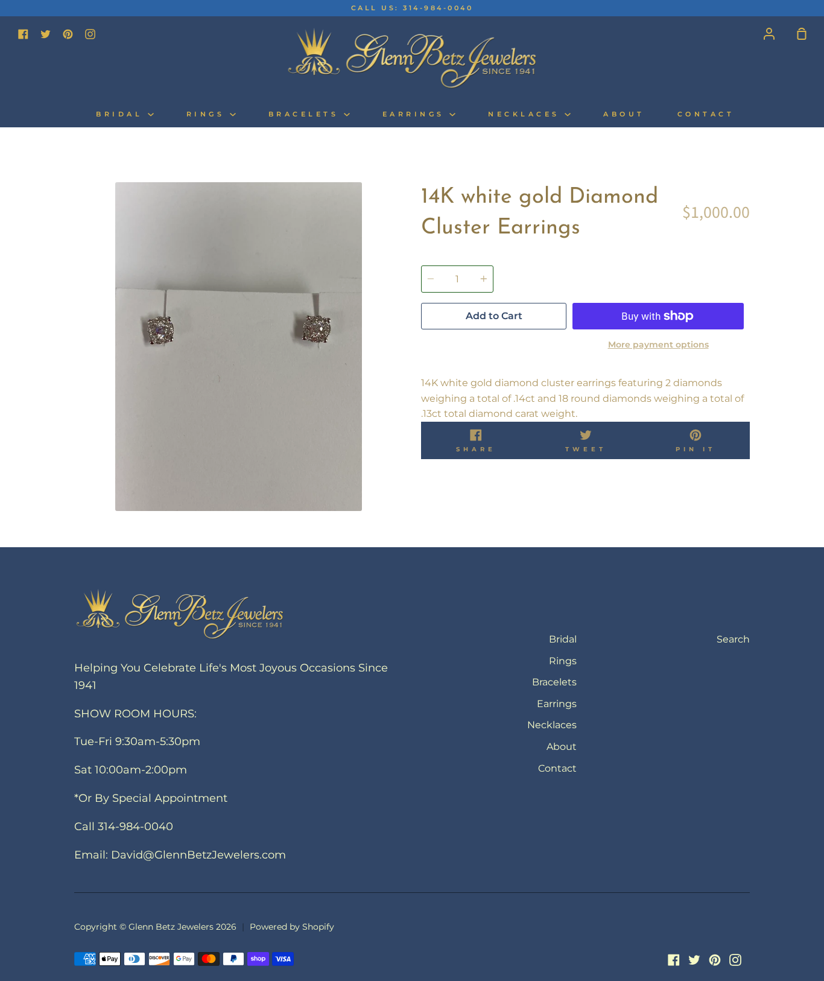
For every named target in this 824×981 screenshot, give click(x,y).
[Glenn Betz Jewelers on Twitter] (694, 960)
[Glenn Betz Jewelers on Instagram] (735, 960)
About (624, 114)
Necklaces (526, 114)
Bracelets (306, 114)
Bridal (122, 114)
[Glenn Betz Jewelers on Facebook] (674, 960)
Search (733, 639)
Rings (208, 114)
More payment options (658, 344)
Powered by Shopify (292, 926)
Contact (706, 114)
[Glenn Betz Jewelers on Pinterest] (715, 960)
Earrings (416, 114)
